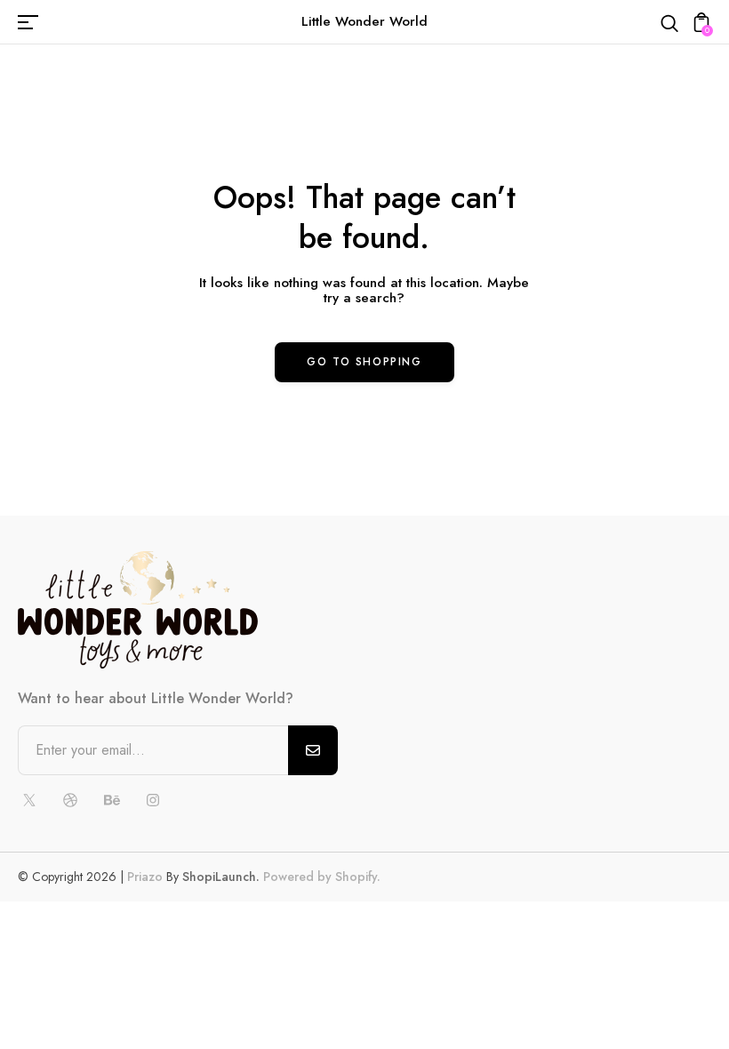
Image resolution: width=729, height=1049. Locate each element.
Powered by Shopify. (320, 876)
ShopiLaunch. (221, 876)
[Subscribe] (313, 750)
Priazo (145, 876)
